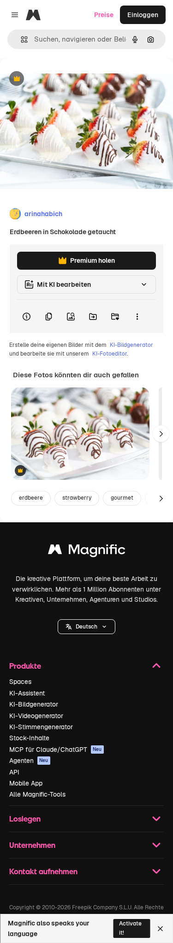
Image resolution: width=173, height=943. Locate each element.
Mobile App (25, 783)
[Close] (160, 928)
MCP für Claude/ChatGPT (55, 749)
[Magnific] (86, 551)
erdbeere (31, 498)
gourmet (122, 498)
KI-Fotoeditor (109, 353)
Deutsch (86, 626)
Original (59, 79)
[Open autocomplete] (20, 39)
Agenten (28, 760)
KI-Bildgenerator (131, 345)
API (14, 772)
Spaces (20, 681)
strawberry (76, 498)
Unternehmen (32, 845)
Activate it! (130, 928)
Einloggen (142, 15)
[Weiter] (161, 433)
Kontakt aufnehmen (43, 871)
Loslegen (25, 818)
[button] (86, 626)
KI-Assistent (27, 693)
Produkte (25, 666)
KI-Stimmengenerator (41, 727)
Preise (103, 15)
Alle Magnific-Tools (37, 794)
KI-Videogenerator (36, 716)
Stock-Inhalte (29, 738)
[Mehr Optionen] (137, 316)
